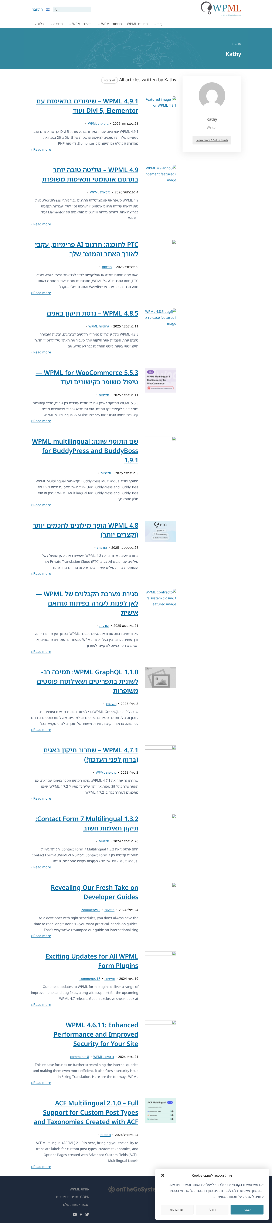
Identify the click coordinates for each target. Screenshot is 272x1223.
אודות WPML (79, 1189)
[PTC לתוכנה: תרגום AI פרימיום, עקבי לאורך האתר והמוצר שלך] (161, 268)
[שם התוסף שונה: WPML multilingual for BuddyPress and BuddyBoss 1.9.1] (161, 472)
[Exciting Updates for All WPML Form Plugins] (161, 979)
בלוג (41, 23)
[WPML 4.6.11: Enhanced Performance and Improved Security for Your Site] (161, 1053)
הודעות (107, 267)
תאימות (104, 395)
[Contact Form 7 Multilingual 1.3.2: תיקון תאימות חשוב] (161, 842)
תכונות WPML (137, 23)
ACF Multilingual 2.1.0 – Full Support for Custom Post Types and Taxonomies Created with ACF (86, 1112)
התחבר (37, 9)
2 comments (90, 910)
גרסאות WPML (98, 123)
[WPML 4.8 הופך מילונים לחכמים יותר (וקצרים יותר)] (161, 549)
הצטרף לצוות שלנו (76, 1204)
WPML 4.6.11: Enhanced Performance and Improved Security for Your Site (96, 1034)
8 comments (79, 1056)
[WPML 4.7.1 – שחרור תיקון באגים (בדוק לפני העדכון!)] (161, 773)
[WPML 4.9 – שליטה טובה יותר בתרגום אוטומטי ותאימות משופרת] (161, 196)
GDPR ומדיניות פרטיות (72, 1196)
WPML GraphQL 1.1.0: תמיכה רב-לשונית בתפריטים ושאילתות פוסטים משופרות (87, 681)
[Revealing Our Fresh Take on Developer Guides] (161, 911)
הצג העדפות (177, 1210)
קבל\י (247, 1210)
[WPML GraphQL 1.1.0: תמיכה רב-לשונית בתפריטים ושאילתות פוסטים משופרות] (161, 700)
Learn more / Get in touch (212, 140)
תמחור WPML (111, 23)
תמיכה (58, 23)
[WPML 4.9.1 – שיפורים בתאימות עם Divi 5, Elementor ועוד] (161, 124)
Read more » (41, 149)
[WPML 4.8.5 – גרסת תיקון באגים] (161, 332)
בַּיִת (160, 23)
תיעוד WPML (82, 23)
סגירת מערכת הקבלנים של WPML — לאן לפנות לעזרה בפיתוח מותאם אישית (86, 603)
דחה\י (212, 1210)
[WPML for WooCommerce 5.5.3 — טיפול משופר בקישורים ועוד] (161, 396)
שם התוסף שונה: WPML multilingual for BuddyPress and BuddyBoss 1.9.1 (85, 450)
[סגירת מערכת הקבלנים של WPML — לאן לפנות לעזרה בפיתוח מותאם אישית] (161, 621)
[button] (163, 1175)
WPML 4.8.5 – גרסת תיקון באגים (92, 313)
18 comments (89, 978)
